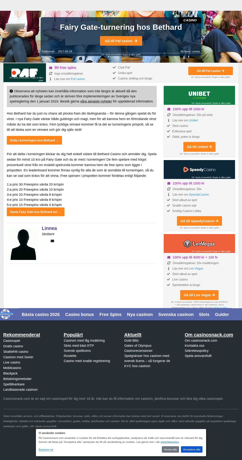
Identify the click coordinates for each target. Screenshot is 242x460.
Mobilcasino (12, 368)
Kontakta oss (194, 346)
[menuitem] (41, 314)
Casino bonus (79, 314)
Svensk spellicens (77, 351)
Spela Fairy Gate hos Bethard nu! (33, 211)
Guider (222, 314)
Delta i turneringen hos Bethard (32, 140)
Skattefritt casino (15, 352)
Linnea (196, 51)
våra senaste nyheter (96, 101)
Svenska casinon (176, 314)
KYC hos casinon (137, 366)
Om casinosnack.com (201, 340)
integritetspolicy (170, 441)
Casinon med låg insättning (84, 340)
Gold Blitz (131, 340)
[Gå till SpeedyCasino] (199, 169)
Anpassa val (46, 449)
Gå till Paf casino (118, 41)
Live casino (11, 362)
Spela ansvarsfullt (198, 356)
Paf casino (78, 79)
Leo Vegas (196, 268)
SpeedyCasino (199, 194)
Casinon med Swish (18, 357)
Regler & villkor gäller (132, 55)
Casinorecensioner (138, 351)
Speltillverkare (14, 384)
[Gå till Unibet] (199, 95)
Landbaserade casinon (20, 389)
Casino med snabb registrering (87, 361)
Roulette (70, 356)
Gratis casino (13, 346)
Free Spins (110, 314)
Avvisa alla (170, 449)
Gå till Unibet (197, 147)
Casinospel (11, 341)
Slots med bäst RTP (79, 346)
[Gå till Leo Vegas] (199, 243)
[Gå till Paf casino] (24, 72)
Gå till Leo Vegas (197, 295)
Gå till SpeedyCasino (197, 221)
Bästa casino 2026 (41, 314)
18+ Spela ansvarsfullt (111, 55)
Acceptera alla (191, 449)
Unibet (193, 120)
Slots (204, 314)
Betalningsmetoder (17, 379)
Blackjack (10, 373)
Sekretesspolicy (197, 351)
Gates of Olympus (137, 346)
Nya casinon (140, 314)
